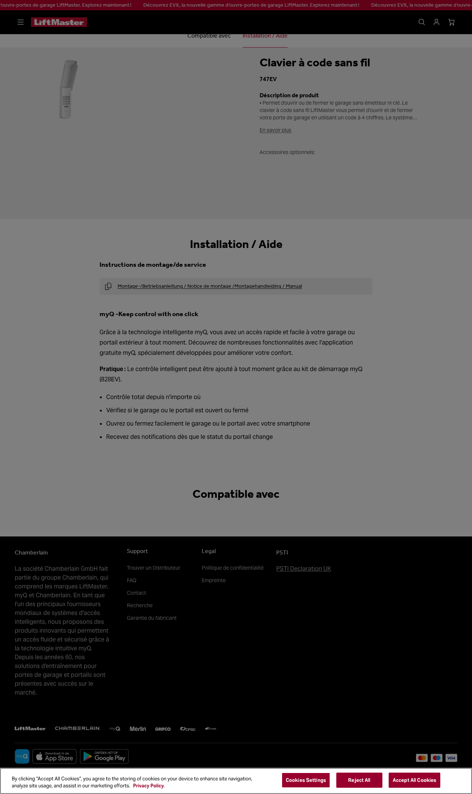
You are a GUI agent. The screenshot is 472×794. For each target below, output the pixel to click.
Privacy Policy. (148, 786)
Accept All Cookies (414, 780)
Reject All (359, 780)
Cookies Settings (306, 780)
